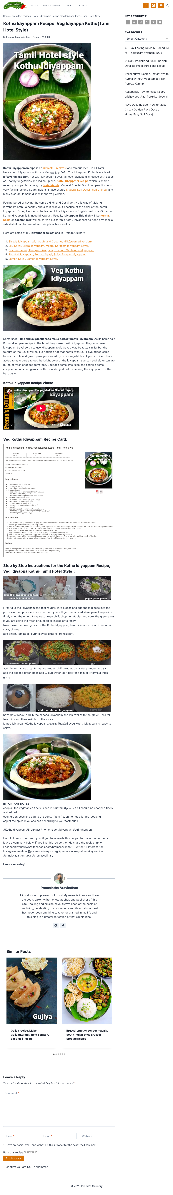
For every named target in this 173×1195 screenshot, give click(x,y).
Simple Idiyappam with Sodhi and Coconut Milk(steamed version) (50, 241)
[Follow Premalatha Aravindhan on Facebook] (56, 925)
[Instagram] (153, 5)
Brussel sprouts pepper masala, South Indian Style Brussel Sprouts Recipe (87, 1034)
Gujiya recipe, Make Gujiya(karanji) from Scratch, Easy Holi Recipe (30, 1034)
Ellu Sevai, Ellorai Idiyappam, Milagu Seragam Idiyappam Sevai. (49, 245)
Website (87, 1136)
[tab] (54, 1054)
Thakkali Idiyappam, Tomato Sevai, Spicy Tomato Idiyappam (47, 254)
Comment (12, 1093)
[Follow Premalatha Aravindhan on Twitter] (63, 925)
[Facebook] (146, 5)
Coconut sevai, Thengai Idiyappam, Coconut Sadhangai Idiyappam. (51, 250)
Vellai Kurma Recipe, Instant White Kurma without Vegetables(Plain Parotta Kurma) (147, 78)
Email (47, 1136)
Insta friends (51, 185)
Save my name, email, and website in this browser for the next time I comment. (51, 1145)
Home (34, 5)
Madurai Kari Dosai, (78, 189)
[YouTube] (161, 5)
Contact (85, 5)
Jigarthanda (99, 189)
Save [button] (97, 493)
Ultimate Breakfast (55, 168)
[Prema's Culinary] (15, 5)
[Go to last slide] (11, 1004)
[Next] (107, 1004)
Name (9, 1136)
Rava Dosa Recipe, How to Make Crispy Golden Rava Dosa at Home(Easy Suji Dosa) (146, 109)
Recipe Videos (51, 5)
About (70, 5)
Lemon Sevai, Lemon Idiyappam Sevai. (33, 258)
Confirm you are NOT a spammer (26, 1167)
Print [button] (101, 493)
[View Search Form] (167, 5)
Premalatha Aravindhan (18, 37)
